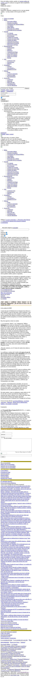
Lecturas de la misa (12, 34)
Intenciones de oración (13, 43)
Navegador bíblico (12, 21)
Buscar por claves (5, 294)
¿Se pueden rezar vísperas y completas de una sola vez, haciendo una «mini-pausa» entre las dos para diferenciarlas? (15, 582)
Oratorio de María (11, 40)
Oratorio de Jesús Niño (13, 39)
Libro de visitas (11, 75)
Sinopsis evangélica (12, 23)
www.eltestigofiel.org (22, 672)
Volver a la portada (9, 18)
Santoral (9, 49)
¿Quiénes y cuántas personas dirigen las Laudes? (13, 526)
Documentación (8, 46)
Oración (6, 31)
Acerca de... (7, 78)
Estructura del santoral (6, 635)
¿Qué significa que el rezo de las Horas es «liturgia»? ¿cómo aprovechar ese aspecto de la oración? (14, 602)
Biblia (5, 20)
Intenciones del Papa (12, 44)
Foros (8, 72)
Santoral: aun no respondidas (8, 466)
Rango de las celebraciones (20, 402)
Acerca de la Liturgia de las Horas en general (14, 221)
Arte (5, 59)
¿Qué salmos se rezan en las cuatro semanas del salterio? (15, 547)
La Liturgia (10, 33)
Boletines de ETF (11, 69)
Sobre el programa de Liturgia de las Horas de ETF (14, 629)
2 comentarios (4, 222)
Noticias (9, 66)
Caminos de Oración (12, 37)
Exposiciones (10, 62)
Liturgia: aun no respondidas (8, 467)
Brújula (9, 57)
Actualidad (7, 65)
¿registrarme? (9, 91)
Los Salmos (10, 26)
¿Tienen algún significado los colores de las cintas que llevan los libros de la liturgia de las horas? (15, 515)
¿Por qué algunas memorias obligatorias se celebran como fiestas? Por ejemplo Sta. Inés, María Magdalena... (15, 528)
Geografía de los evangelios (14, 30)
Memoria (9, 402)
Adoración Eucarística (13, 42)
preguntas (3, 232)
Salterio (3, 404)
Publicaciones (10, 47)
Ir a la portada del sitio (6, 289)
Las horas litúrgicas (18, 401)
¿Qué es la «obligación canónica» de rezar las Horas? (14, 619)
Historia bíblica (5, 475)
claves (2, 236)
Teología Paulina (5, 473)
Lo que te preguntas (12, 73)
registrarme (3, 132)
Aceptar (3, 4)
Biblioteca (9, 50)
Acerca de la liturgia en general (9, 622)
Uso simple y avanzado (11, 404)
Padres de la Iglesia (12, 55)
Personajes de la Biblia (13, 28)
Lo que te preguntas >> (11, 219)
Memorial (9, 81)
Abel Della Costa (14, 675)
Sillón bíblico (10, 27)
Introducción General (6, 478)
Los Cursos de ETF (12, 53)
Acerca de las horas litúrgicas (8, 483)
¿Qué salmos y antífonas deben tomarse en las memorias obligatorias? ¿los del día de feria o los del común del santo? (15, 617)
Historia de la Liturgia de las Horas (10, 624)
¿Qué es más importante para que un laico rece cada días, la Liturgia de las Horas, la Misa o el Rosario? (16, 600)
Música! (9, 63)
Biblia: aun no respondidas (7, 464)
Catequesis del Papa (12, 52)
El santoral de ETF (5, 636)
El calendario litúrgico (6, 481)
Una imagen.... (11, 68)
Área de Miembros (12, 85)
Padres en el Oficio (12, 56)
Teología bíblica (5, 477)
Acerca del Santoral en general (8, 632)
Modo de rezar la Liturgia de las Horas (11, 627)
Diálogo (6, 71)
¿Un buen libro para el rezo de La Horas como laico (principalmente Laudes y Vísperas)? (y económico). (14, 568)
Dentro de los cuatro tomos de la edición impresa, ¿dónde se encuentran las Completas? (15, 541)
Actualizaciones (11, 84)
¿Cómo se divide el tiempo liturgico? (10, 605)
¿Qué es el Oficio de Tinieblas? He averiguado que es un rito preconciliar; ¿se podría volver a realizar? (15, 544)
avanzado (15, 227)
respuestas (3, 234)
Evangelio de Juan (5, 472)
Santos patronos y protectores (8, 638)
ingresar (3, 91)
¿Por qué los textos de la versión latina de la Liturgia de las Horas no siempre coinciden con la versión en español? (16, 594)
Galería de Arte (11, 60)
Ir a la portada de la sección (8, 291)
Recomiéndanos (11, 76)
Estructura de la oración (7, 625)
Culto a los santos (5, 633)
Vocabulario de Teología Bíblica (15, 24)
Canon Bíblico (4, 470)
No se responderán (5, 463)
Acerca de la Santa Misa (7, 621)
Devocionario (10, 36)
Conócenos (10, 79)
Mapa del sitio (11, 82)
